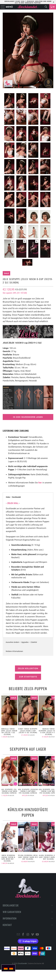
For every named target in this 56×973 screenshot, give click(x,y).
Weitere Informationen (14, 651)
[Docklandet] (28, 6)
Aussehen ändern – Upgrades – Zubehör (21, 642)
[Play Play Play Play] (28, 51)
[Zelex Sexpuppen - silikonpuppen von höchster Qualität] (28, 337)
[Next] (51, 51)
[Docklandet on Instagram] (28, 934)
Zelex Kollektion (28, 668)
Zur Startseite (28, 676)
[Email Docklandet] (18, 934)
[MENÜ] (1, 6)
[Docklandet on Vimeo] (33, 934)
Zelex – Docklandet (13, 497)
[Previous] (5, 51)
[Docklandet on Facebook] (23, 934)
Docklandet (22, 963)
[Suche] (46, 6)
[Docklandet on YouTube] (37, 934)
